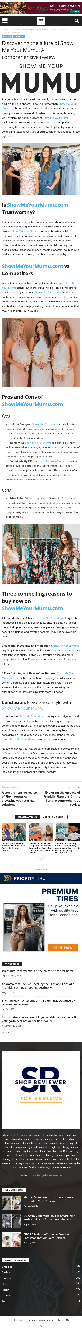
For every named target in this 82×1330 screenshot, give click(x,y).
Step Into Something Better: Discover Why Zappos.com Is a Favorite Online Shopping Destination (67, 848)
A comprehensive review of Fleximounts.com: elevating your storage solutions (20, 798)
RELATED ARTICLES (27, 817)
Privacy (31, 1319)
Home (4, 29)
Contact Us (63, 1319)
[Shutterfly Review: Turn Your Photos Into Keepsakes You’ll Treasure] (11, 1203)
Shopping (19, 36)
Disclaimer (18, 1319)
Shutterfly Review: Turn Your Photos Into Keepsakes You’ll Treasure (50, 1199)
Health (5, 1289)
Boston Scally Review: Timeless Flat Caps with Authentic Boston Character (13, 847)
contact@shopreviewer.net (47, 1175)
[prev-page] (39, 859)
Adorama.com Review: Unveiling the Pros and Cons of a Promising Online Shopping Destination (38, 985)
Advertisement (46, 1319)
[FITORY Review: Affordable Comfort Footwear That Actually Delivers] (11, 1239)
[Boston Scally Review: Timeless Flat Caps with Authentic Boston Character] (14, 832)
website (49, 753)
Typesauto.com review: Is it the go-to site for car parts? (38, 971)
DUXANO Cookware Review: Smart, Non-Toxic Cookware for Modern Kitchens (50, 1217)
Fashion (6, 1278)
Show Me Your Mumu (56, 117)
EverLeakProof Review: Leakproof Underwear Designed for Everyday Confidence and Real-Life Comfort (41, 848)
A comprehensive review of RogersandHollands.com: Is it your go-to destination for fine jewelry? (39, 1019)
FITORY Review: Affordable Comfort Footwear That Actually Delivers (46, 1236)
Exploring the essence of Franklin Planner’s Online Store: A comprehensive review (62, 798)
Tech (4, 1301)
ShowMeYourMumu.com (37, 204)
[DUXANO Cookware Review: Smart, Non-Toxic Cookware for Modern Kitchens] (11, 1221)
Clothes (14, 29)
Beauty (6, 1295)
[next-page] (43, 859)
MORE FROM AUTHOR (54, 817)
